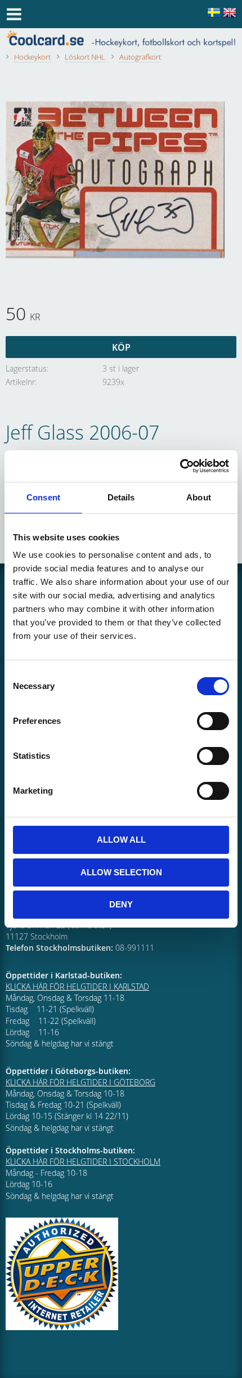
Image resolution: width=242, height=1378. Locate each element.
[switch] (213, 721)
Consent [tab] (43, 497)
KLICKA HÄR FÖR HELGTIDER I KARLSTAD (77, 986)
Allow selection (121, 872)
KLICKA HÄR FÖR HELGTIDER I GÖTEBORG (80, 1082)
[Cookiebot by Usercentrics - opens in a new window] (180, 466)
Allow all (121, 839)
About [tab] (198, 497)
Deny (121, 904)
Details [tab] (121, 497)
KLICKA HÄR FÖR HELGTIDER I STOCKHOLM (83, 1161)
